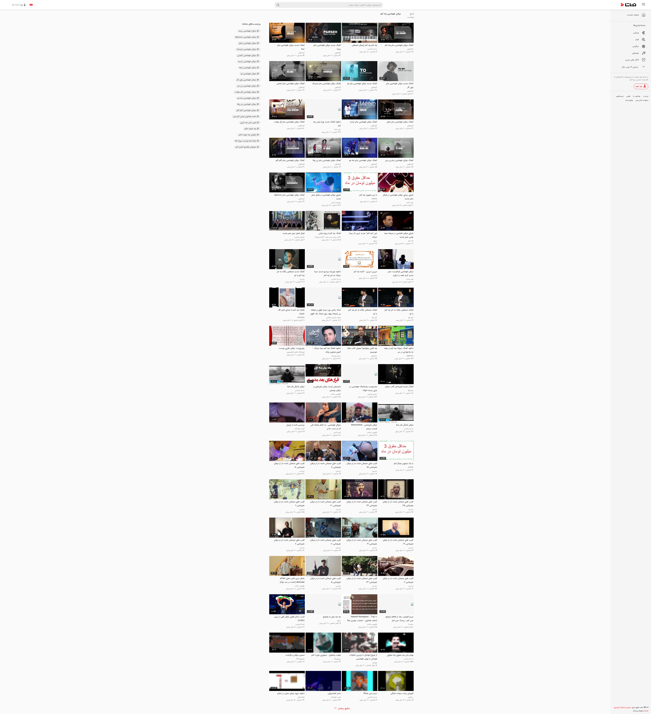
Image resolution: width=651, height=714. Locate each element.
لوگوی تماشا (629, 100)
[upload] (31, 4)
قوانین (628, 96)
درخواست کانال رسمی (642, 100)
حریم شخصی (620, 96)
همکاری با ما (636, 96)
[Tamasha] (628, 4)
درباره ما (645, 96)
